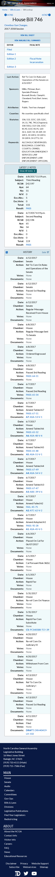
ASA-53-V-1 (34, 416)
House (7, 777)
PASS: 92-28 (32, 525)
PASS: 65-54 (32, 394)
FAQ (6, 847)
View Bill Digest (27, 35)
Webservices (29, 867)
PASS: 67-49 (32, 469)
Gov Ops (8, 798)
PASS (28, 208)
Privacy (24, 863)
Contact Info (10, 835)
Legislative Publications (16, 810)
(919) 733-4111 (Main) (15, 762)
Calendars (9, 790)
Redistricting (10, 819)
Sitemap (44, 867)
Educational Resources (15, 856)
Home (4, 10)
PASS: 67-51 (32, 413)
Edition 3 (11, 66)
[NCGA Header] (22, 3)
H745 (10, 14)
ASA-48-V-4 (34, 435)
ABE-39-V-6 (34, 491)
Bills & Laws (15, 10)
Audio (7, 786)
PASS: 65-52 (32, 432)
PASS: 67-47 (32, 488)
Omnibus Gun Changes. (16, 25)
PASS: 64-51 (32, 376)
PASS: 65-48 (32, 450)
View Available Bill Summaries (27, 40)
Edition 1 (11, 54)
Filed (9, 49)
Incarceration (36, 62)
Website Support (40, 863)
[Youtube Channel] (34, 873)
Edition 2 (11, 58)
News (7, 852)
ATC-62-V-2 (34, 510)
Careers (8, 843)
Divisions (8, 806)
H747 (45, 14)
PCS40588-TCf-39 (37, 629)
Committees (10, 794)
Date (44, 252)
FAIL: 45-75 (32, 506)
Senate (7, 782)
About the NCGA (13, 831)
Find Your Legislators (14, 815)
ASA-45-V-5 (34, 529)
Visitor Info (10, 839)
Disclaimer (11, 863)
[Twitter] (25, 873)
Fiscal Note (35, 58)
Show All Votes (26, 171)
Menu (49, 3)
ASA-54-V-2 (34, 473)
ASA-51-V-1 (34, 454)
